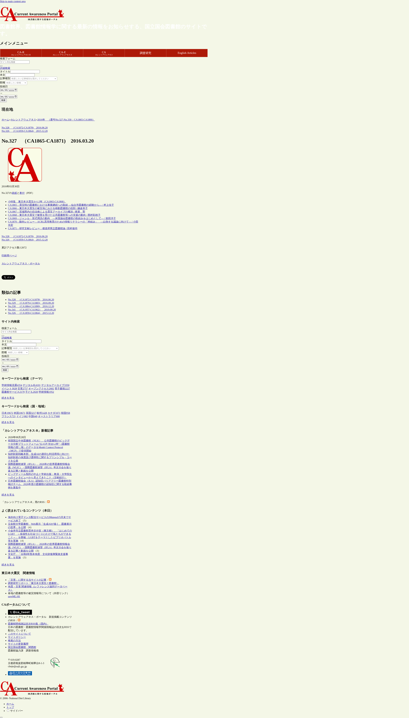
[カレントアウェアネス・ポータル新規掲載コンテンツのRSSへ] (19, 620)
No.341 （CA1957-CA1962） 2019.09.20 (32, 309)
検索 (3, 100)
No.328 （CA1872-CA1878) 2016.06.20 (31, 299)
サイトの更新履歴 (18, 643)
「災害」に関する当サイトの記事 (27, 579)
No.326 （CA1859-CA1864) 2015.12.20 (31, 313)
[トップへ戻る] (1, 717)
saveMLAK (14, 596)
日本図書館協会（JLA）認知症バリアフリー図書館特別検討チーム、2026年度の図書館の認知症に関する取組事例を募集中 (40, 484)
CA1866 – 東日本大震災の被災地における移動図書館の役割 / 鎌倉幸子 (48, 208)
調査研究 (145, 53)
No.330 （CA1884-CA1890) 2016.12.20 (31, 306)
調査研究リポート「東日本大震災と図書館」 (33, 583)
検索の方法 (14, 640)
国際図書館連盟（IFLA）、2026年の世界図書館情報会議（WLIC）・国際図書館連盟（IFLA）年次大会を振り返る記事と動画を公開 (39, 467)
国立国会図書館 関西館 (22, 647)
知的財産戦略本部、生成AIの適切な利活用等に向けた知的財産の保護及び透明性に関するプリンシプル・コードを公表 (40, 457)
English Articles (187, 52)
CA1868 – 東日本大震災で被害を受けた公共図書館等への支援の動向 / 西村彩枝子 (54, 215)
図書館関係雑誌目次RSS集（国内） (28, 623)
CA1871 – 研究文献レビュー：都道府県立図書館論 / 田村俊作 (42, 228)
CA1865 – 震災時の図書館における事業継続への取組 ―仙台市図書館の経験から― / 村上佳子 (61, 205)
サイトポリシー (17, 637)
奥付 (22, 193)
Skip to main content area (13, 1)
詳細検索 (5, 68)
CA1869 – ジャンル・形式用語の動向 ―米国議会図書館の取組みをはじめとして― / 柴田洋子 (62, 218)
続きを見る (8, 397)
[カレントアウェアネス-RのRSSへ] (48, 502)
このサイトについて (19, 633)
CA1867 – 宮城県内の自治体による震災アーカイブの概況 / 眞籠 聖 (46, 211)
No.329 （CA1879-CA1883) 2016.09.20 (31, 303)
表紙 (14, 193)
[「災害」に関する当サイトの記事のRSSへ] (50, 579)
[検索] (1, 65)
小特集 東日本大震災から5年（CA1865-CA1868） (37, 201)
